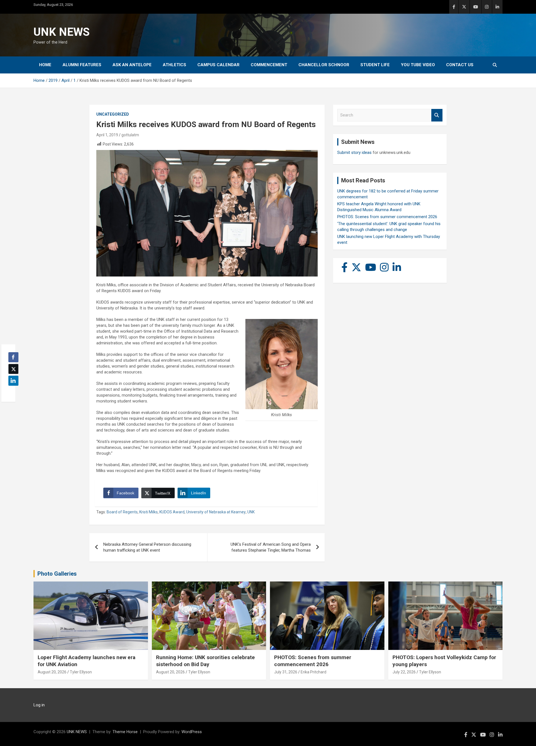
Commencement (269, 64)
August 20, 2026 (52, 672)
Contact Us (459, 64)
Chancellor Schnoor (323, 64)
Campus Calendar (218, 64)
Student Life (375, 64)
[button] (11, 391)
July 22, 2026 (404, 672)
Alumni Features (82, 64)
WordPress (191, 731)
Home (45, 64)
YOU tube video (418, 64)
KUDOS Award (172, 512)
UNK (251, 512)
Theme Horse (125, 731)
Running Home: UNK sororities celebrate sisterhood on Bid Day (205, 661)
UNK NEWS (62, 32)
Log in (39, 704)
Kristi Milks (148, 512)
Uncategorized (112, 114)
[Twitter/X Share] (13, 369)
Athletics (174, 64)
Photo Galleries (57, 573)
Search (436, 115)
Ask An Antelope (132, 64)
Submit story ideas (354, 152)
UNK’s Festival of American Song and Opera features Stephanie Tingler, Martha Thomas (271, 547)
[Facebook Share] (13, 357)
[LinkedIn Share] (13, 381)
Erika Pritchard (313, 672)
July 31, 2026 (285, 672)
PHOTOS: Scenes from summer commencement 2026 (387, 216)
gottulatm (130, 135)
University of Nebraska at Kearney (216, 512)
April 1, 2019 (107, 135)
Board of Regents (122, 512)
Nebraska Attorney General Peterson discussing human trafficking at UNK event (147, 547)
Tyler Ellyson (81, 672)
